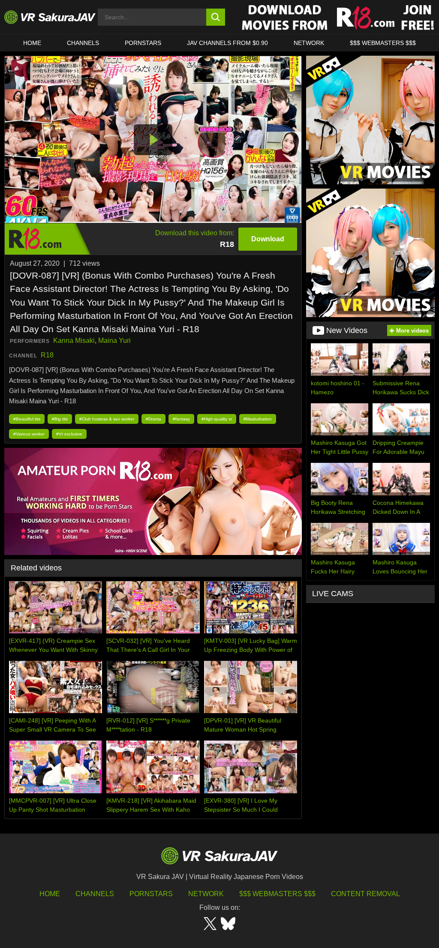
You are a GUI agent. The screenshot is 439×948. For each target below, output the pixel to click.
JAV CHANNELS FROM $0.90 (227, 42)
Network (309, 42)
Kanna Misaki (74, 340)
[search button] (216, 17)
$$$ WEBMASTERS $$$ (383, 42)
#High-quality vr (216, 419)
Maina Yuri (114, 340)
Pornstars (143, 42)
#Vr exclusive (69, 434)
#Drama (153, 419)
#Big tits (60, 419)
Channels (83, 42)
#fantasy (181, 419)
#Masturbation (258, 419)
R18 (47, 355)
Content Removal (365, 893)
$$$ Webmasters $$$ (277, 893)
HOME (32, 42)
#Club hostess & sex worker (106, 419)
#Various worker (29, 434)
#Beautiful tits (26, 419)
